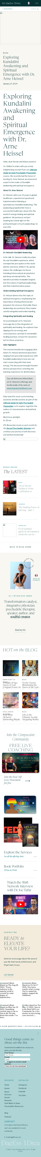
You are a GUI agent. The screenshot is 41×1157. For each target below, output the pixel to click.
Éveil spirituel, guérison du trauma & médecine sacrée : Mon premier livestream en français (28, 534)
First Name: (9, 1053)
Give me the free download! (15, 1066)
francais (22, 526)
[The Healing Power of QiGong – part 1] (9, 508)
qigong (21, 504)
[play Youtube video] (20, 239)
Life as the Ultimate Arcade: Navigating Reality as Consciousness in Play (30, 719)
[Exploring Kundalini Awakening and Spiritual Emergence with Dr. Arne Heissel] (20, 28)
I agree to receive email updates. (15, 1063)
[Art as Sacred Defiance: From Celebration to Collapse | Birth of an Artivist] (9, 487)
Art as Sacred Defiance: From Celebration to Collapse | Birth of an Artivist (28, 491)
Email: (7, 1057)
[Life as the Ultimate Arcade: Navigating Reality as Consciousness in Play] (30, 700)
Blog (5, 53)
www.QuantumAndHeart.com (19, 388)
